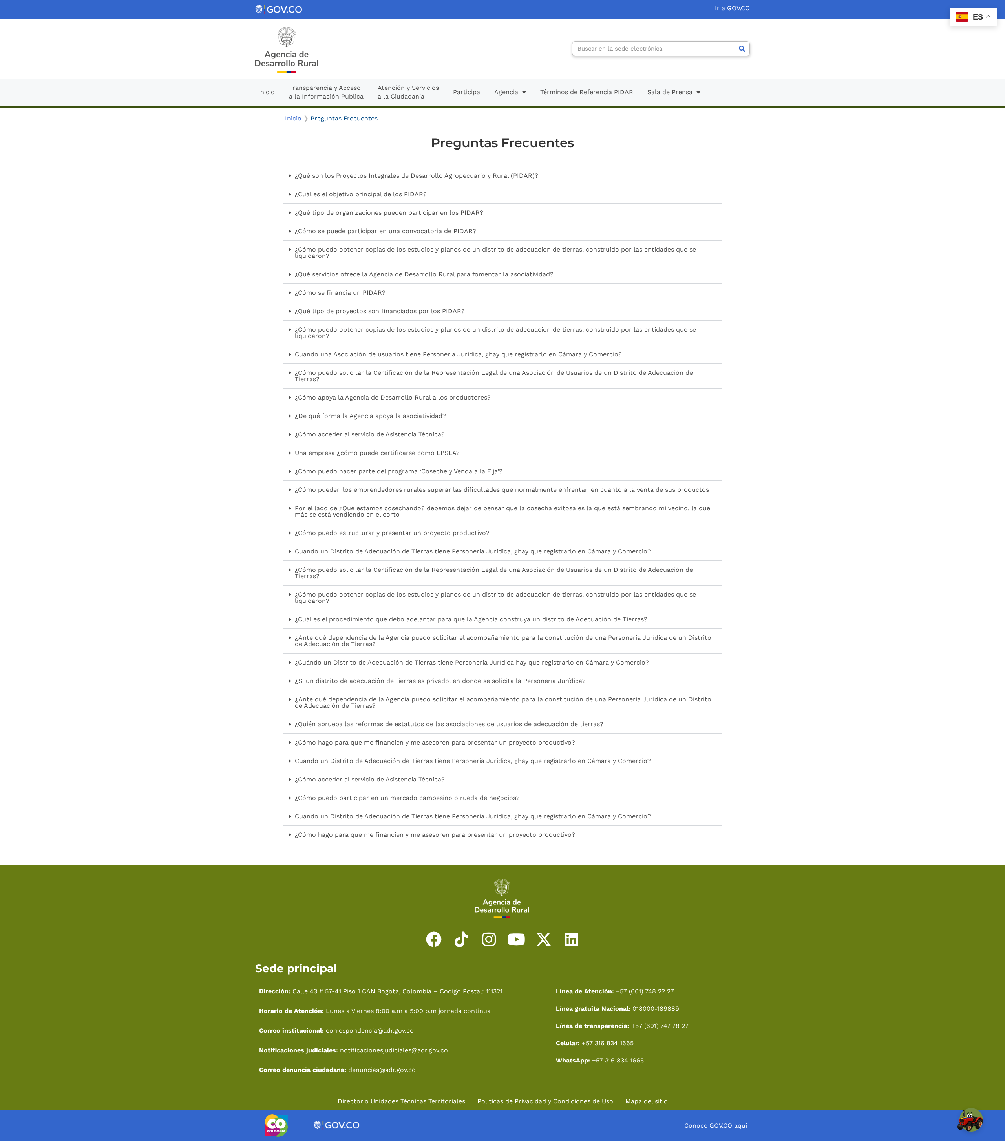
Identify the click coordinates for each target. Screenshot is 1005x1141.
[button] (502, 176)
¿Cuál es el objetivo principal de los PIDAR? (361, 194)
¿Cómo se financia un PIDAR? (340, 292)
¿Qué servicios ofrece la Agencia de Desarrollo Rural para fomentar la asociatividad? (424, 274)
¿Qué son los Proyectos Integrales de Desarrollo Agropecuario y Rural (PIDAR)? (416, 175)
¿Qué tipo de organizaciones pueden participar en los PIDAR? (389, 212)
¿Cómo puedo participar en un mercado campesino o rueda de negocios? (407, 797)
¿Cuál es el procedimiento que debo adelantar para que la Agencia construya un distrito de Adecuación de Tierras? (471, 619)
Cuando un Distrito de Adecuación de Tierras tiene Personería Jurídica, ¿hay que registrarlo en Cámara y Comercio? (473, 551)
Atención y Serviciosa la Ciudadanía (408, 92)
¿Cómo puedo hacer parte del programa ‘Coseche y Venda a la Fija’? (398, 471)
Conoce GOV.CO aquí (715, 1125)
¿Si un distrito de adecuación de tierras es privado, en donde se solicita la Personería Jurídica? (440, 681)
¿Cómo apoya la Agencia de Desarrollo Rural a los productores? (393, 397)
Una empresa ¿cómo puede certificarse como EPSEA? (377, 452)
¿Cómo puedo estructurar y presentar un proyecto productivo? (392, 533)
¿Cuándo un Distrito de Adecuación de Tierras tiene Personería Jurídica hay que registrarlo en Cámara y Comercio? (472, 662)
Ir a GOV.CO (732, 8)
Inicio (266, 92)
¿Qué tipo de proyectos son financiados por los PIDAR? (380, 311)
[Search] (742, 49)
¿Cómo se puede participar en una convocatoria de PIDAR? (385, 231)
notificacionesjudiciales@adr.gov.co (394, 1050)
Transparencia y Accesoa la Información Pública (326, 92)
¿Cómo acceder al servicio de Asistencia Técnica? (370, 434)
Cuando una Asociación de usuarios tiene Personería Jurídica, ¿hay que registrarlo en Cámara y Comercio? (458, 354)
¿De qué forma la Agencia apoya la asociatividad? (370, 416)
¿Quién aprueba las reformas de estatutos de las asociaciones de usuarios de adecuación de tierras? (449, 724)
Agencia (506, 92)
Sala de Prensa (670, 92)
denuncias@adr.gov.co (381, 1069)
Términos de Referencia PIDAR (586, 92)
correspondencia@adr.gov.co (370, 1030)
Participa (466, 92)
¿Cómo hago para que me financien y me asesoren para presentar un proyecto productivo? (435, 742)
